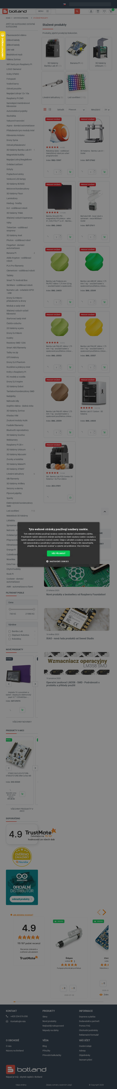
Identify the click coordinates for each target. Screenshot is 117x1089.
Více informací (83, 546)
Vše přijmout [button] (59, 553)
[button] (58, 561)
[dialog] (58, 544)
